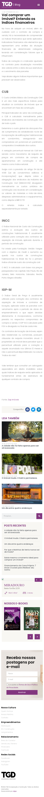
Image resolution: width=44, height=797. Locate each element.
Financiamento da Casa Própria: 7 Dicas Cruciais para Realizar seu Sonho (20, 567)
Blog (17, 4)
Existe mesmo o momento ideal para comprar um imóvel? (21, 558)
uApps (15, 791)
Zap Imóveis (13, 399)
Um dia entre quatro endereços (18, 544)
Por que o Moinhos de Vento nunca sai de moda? (21, 551)
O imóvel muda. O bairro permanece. (21, 538)
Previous (36, 580)
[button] (38, 5)
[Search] (39, 516)
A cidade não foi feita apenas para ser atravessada (20, 531)
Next (40, 580)
